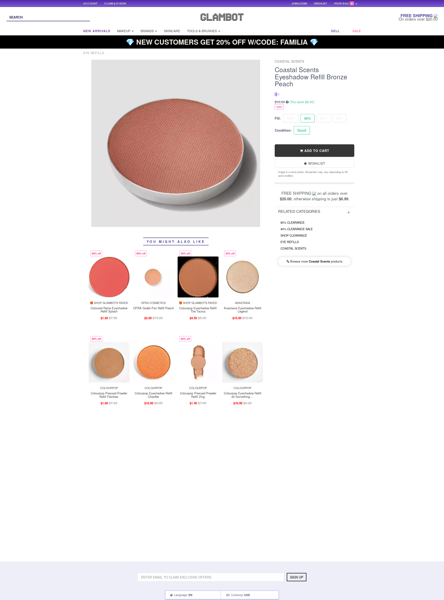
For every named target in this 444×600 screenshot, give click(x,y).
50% (323, 118)
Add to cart (316, 150)
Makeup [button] (124, 31)
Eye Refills (290, 242)
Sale (356, 31)
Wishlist (316, 163)
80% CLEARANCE (293, 222)
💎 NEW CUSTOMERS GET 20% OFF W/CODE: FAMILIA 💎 (222, 42)
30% (339, 118)
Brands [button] (148, 31)
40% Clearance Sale (297, 229)
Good (301, 130)
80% (307, 118)
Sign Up (296, 577)
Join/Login (299, 3)
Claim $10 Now (115, 3)
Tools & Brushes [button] (202, 31)
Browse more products (315, 261)
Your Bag (343, 3)
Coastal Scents (293, 248)
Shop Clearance (294, 235)
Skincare (172, 31)
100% (291, 118)
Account (90, 3)
